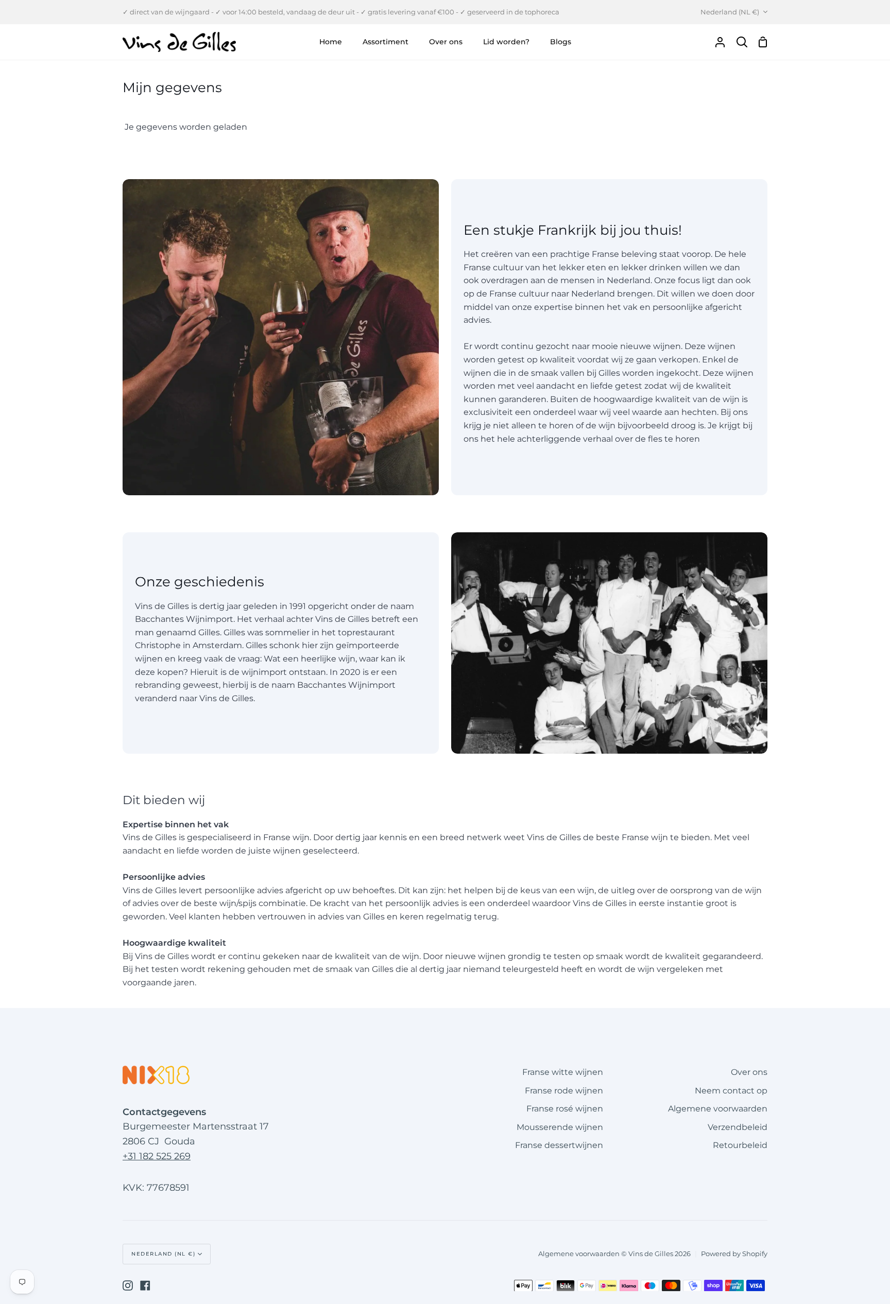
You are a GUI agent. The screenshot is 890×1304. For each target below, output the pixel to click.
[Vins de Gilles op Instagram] (128, 1285)
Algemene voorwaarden (717, 1109)
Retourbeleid (740, 1145)
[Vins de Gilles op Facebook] (145, 1285)
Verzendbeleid (737, 1127)
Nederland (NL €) (729, 12)
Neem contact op (731, 1091)
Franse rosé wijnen (564, 1109)
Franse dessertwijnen (559, 1145)
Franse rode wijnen (564, 1091)
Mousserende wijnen (560, 1127)
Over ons (749, 1072)
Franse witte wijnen (562, 1072)
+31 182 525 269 (157, 1156)
